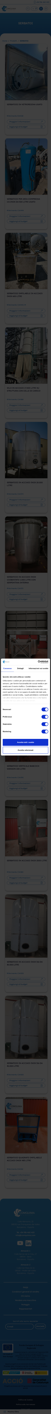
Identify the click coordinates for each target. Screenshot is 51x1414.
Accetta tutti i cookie (25, 742)
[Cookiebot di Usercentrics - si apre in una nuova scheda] (38, 661)
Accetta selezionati (25, 750)
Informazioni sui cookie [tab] (38, 668)
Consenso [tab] (7, 668)
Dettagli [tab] (20, 668)
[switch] (45, 717)
